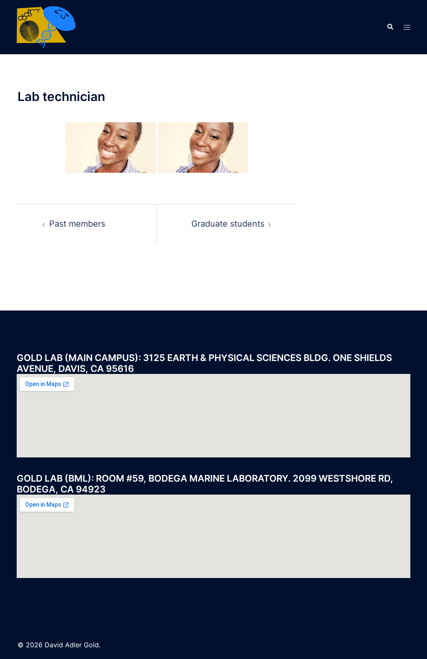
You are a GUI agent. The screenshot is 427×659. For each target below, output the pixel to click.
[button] (390, 27)
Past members (77, 224)
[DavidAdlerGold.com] (46, 26)
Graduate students (227, 224)
